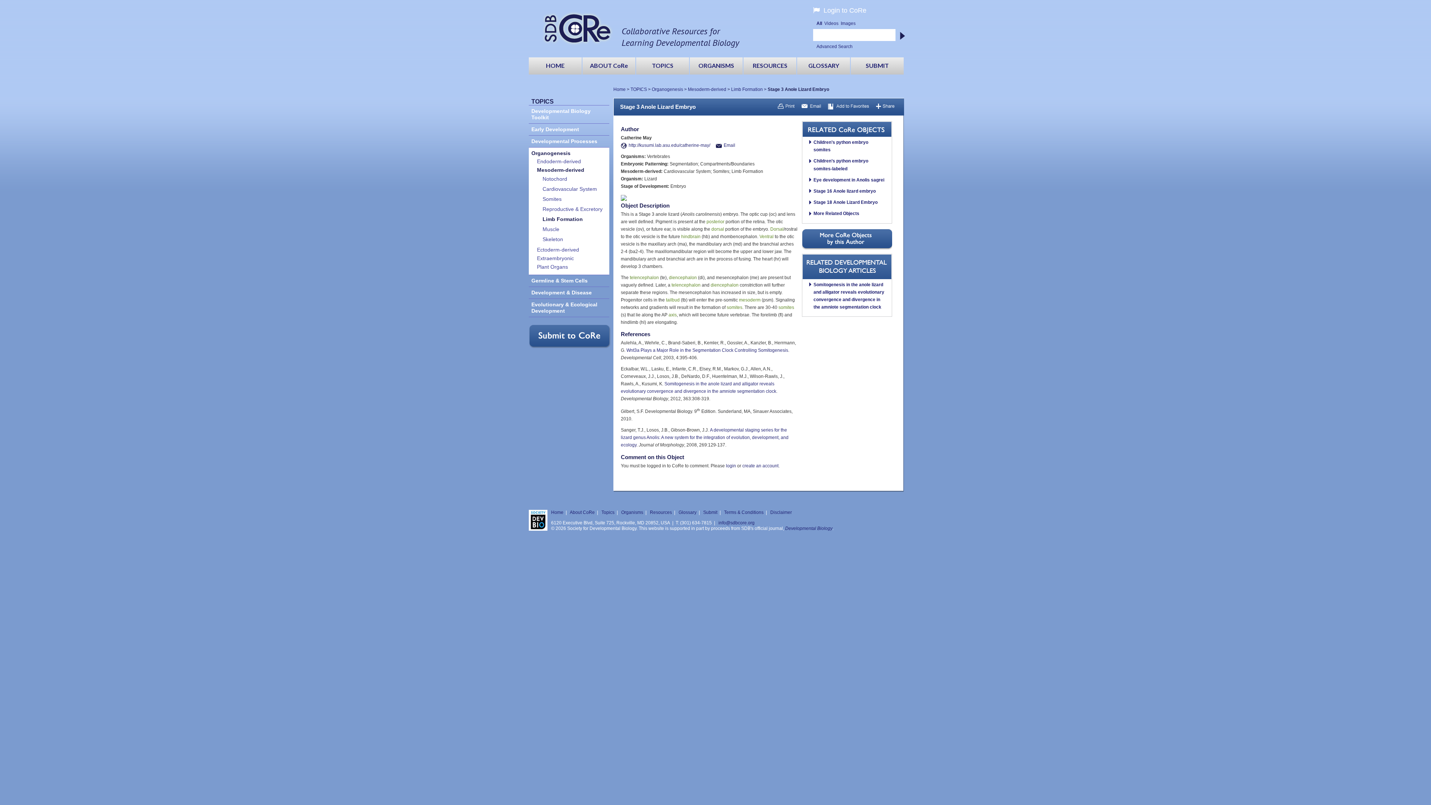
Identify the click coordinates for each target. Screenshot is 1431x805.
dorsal (717, 229)
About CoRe (582, 512)
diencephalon (683, 277)
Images (848, 23)
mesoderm (750, 300)
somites (734, 307)
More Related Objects (836, 213)
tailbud (673, 300)
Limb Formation (747, 89)
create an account (760, 465)
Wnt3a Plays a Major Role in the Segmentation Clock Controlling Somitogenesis (707, 350)
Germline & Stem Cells (559, 281)
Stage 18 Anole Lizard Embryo (846, 202)
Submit (710, 512)
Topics (608, 512)
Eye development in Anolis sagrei (849, 180)
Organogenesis (667, 89)
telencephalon (644, 277)
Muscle (551, 229)
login (731, 465)
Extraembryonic (555, 258)
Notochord (555, 179)
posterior (715, 221)
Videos (831, 23)
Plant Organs (552, 267)
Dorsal (777, 229)
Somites (552, 199)
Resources (661, 512)
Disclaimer (781, 512)
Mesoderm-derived (707, 89)
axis (673, 315)
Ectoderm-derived (558, 250)
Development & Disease (561, 293)
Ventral (766, 236)
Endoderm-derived (559, 161)
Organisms (632, 512)
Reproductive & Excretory (573, 209)
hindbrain (691, 236)
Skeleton (553, 239)
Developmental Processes (564, 141)
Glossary (687, 512)
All (819, 23)
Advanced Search (834, 46)
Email (729, 145)
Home (619, 89)
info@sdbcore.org (736, 522)
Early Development (555, 129)
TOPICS (639, 89)
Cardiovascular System (570, 189)
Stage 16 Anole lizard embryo (845, 191)
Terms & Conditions (744, 512)
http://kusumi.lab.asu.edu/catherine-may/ (669, 145)
